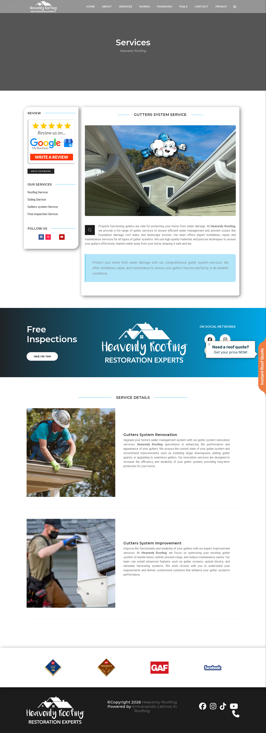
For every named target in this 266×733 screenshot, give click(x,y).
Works (144, 6)
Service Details (133, 397)
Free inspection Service (43, 214)
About (107, 6)
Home (90, 6)
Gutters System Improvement (152, 543)
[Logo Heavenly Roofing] (43, 6)
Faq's (183, 6)
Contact (201, 6)
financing (164, 6)
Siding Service (37, 199)
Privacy (221, 6)
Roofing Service (38, 192)
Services (125, 6)
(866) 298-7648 (42, 356)
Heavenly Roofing (159, 702)
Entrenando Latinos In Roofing (154, 708)
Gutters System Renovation (150, 435)
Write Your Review (41, 171)
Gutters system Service (43, 207)
